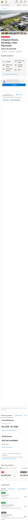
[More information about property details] (13, 56)
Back (4, 8)
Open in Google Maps (15, 100)
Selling (19, 5)
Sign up (21, 2)
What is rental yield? (7, 447)
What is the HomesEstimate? (9, 430)
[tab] (8, 94)
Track (14, 84)
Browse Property (5, 5)
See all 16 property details (10, 74)
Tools (24, 5)
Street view (6, 100)
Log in (25, 2)
